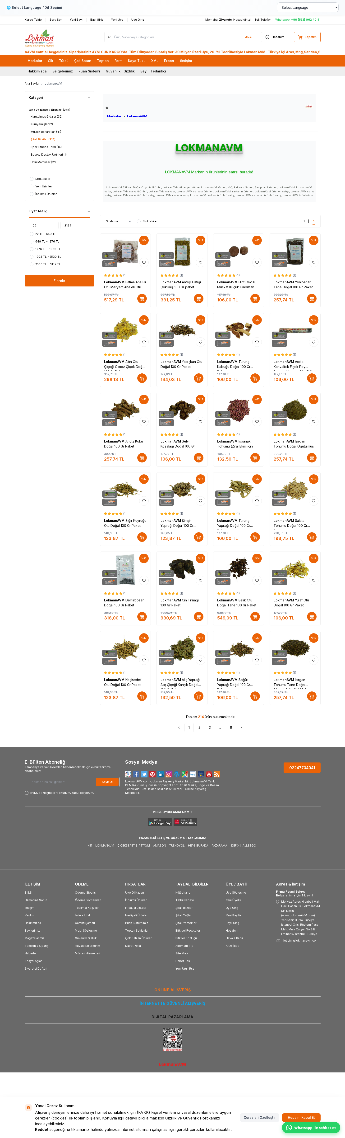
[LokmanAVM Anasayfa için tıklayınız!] (126, 107)
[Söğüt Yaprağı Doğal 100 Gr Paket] (238, 649)
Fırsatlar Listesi (135, 907)
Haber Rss (182, 961)
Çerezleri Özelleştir (260, 1117)
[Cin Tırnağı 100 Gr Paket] (182, 569)
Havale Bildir (234, 938)
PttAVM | (145, 845)
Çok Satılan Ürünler (138, 938)
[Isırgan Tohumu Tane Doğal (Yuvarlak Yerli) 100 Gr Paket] (295, 649)
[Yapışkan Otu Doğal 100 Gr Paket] (182, 331)
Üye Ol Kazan (134, 892)
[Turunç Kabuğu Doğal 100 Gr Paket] (238, 331)
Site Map (181, 953)
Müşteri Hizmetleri (87, 953)
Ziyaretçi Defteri (36, 968)
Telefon (265, 19)
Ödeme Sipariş (85, 892)
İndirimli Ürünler (136, 900)
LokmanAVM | (105, 845)
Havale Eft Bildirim (87, 946)
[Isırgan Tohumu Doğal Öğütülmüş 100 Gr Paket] (295, 410)
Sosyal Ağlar (33, 961)
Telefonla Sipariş (36, 946)
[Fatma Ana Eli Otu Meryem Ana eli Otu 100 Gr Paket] (125, 251)
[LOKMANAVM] (309, 107)
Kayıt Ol (107, 782)
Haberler (31, 953)
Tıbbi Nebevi (184, 900)
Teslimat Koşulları (87, 907)
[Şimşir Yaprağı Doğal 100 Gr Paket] (182, 490)
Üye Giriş (232, 907)
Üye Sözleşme (236, 892)
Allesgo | (250, 845)
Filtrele (59, 281)
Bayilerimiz (32, 930)
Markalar (115, 116)
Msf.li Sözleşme (86, 930)
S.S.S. (28, 892)
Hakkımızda (37, 71)
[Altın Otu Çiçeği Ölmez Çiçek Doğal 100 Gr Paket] (125, 331)
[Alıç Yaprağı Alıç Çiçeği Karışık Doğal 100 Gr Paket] (182, 649)
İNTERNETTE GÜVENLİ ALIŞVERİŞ (172, 1003)
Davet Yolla (133, 946)
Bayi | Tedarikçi (153, 71)
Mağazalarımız (35, 938)
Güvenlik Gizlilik (86, 938)
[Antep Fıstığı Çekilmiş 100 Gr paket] (182, 251)
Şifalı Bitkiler (184, 907)
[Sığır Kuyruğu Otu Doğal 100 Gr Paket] (125, 490)
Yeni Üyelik (233, 900)
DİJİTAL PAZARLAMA (172, 1016)
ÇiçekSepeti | (127, 845)
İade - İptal (82, 915)
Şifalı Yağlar (183, 915)
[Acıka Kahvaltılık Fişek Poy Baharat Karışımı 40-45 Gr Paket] (295, 331)
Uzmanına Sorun (36, 900)
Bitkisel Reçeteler (187, 930)
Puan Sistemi (89, 71)
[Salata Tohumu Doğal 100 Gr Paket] (295, 490)
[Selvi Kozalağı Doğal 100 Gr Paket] (182, 410)
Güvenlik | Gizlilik (120, 71)
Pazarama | (220, 845)
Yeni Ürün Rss (184, 968)
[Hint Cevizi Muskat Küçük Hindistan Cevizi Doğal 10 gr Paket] (238, 251)
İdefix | (235, 845)
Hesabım (232, 930)
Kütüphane (182, 892)
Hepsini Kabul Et (301, 1117)
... (220, 727)
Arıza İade (232, 946)
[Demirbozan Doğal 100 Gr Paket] (125, 569)
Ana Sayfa (32, 83)
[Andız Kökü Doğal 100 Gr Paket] (125, 410)
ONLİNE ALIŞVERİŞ (172, 989)
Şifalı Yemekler (185, 923)
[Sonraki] (241, 727)
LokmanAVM (136, 116)
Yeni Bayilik (233, 915)
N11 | (90, 845)
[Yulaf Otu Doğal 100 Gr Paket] (295, 569)
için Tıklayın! (294, 893)
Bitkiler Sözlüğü (186, 938)
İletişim (29, 907)
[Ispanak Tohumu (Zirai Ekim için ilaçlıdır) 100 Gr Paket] (238, 410)
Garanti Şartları (85, 923)
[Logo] (53, 37)
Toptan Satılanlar (136, 930)
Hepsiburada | (199, 845)
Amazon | (160, 845)
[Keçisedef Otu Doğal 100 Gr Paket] (125, 649)
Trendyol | (177, 845)
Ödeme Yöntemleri (88, 900)
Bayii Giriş (232, 923)
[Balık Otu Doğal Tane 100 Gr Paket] (238, 569)
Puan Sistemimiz (136, 923)
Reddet (41, 1129)
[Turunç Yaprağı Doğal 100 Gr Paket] (238, 490)
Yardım (29, 915)
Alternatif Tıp (184, 946)
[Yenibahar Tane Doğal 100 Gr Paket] (295, 251)
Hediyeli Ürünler (136, 915)
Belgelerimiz (62, 71)
